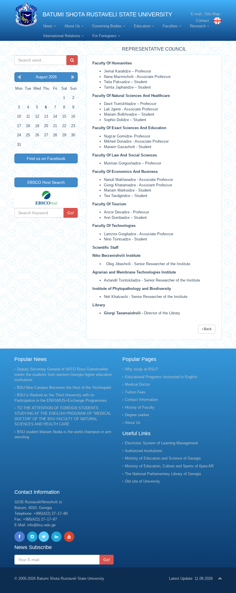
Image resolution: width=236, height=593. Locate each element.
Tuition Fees (135, 392)
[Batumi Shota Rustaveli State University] (26, 15)
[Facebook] (19, 536)
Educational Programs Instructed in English (161, 377)
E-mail (196, 14)
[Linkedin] (56, 536)
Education (143, 26)
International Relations (62, 36)
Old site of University (142, 481)
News (48, 26)
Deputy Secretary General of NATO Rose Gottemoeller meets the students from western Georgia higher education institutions (63, 374)
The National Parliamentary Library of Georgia (163, 474)
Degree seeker (137, 415)
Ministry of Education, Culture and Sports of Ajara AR (169, 466)
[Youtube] (69, 536)
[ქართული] (216, 20)
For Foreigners (105, 36)
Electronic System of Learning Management (161, 443)
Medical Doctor (137, 384)
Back (207, 329)
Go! (70, 213)
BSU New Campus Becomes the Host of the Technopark (64, 387)
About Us (72, 26)
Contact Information (141, 399)
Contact (202, 20)
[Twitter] (44, 536)
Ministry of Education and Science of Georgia (163, 458)
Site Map (212, 14)
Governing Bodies (107, 26)
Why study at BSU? (141, 369)
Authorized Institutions (143, 451)
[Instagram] (32, 536)
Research (198, 26)
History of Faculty (140, 407)
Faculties (171, 26)
